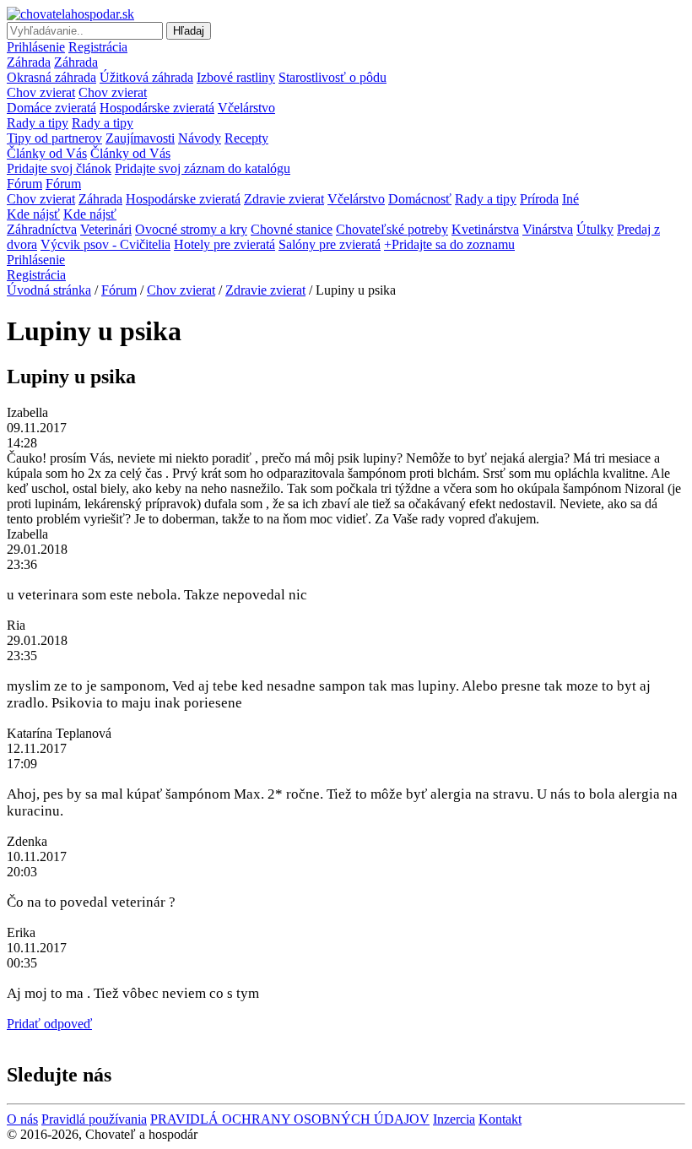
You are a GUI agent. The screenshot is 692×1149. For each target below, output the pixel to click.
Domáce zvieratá (51, 107)
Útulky (595, 229)
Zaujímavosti (140, 138)
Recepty (246, 138)
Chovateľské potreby (392, 229)
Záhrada (29, 62)
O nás (22, 1119)
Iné (570, 199)
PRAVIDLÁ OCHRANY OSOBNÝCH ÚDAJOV (290, 1119)
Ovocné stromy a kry (191, 229)
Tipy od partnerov (54, 138)
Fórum (24, 183)
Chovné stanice (291, 229)
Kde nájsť (33, 214)
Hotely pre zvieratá (224, 244)
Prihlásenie (36, 47)
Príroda (539, 199)
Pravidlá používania (94, 1119)
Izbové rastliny (236, 77)
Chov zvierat (41, 92)
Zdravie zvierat (284, 199)
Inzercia (454, 1119)
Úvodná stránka (49, 290)
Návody (199, 138)
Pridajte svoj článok (59, 168)
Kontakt (500, 1119)
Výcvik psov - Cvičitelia (105, 244)
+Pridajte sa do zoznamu (449, 244)
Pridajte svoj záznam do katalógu (202, 168)
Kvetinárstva (485, 229)
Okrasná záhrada (51, 77)
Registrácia (97, 47)
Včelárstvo (246, 107)
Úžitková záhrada (146, 77)
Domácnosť (419, 199)
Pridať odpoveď (49, 1023)
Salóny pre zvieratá (329, 244)
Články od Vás (47, 153)
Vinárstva (547, 229)
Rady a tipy (37, 123)
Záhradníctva (42, 229)
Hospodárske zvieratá (157, 107)
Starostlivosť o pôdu (332, 77)
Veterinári (106, 229)
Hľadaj (188, 30)
